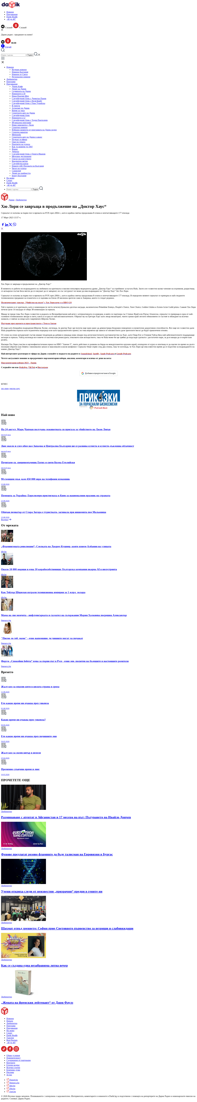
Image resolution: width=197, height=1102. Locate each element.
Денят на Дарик (19, 89)
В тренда (16, 106)
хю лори (5, 388)
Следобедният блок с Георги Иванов (28, 154)
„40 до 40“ (11, 19)
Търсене (10, 1038)
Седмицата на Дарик (21, 91)
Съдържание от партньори (18, 1060)
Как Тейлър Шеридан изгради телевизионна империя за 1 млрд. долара (43, 592)
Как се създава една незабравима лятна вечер (34, 965)
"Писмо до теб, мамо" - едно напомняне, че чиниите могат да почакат (42, 638)
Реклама (10, 1072)
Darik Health (11, 17)
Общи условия (13, 1055)
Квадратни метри (20, 161)
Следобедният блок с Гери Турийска (28, 103)
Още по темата (18, 142)
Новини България (20, 72)
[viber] (14, 225)
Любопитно (11, 79)
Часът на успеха (19, 168)
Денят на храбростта (21, 173)
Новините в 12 (18, 118)
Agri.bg (12, 1091)
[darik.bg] (10, 7)
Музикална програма (21, 122)
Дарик (11, 200)
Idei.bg (12, 1086)
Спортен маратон (20, 132)
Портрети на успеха (21, 144)
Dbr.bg (12, 1089)
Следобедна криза (20, 163)
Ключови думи (13, 1070)
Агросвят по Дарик (20, 108)
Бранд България (19, 175)
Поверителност (13, 1058)
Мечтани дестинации (21, 156)
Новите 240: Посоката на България (28, 166)
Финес (15, 149)
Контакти (10, 1063)
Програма (10, 81)
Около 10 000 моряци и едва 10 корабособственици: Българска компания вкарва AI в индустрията (59, 569)
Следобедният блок (21, 115)
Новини (10, 12)
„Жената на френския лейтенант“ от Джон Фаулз (37, 1002)
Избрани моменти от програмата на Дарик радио (34, 130)
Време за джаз (18, 110)
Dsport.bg (13, 1080)
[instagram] (16, 1051)
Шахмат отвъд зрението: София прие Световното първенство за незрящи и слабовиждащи (67, 928)
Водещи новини (19, 69)
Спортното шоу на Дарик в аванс (27, 137)
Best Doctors (11, 1040)
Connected (16, 171)
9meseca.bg (6, 620)
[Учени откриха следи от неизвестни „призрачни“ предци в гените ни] (23, 883)
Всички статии (13, 1067)
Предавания (11, 14)
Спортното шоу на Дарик (23, 113)
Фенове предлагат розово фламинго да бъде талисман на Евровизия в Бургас (57, 854)
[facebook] (3, 225)
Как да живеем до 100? (22, 147)
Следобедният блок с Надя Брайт (27, 101)
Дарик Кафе (17, 86)
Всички (5, 519)
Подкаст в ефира (19, 139)
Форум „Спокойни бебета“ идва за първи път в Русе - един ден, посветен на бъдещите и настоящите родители (65, 661)
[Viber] (3, 221)
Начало (9, 1021)
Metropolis (16, 134)
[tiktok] (4, 1051)
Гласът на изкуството (21, 159)
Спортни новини (19, 127)
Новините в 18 (18, 94)
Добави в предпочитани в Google (100, 373)
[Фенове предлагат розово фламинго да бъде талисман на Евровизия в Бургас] (23, 846)
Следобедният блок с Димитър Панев (29, 98)
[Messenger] (7, 221)
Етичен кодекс (13, 1065)
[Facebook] (11, 221)
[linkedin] (7, 225)
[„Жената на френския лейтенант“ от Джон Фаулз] (23, 994)
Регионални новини (21, 77)
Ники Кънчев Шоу (20, 96)
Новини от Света (20, 74)
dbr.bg (3, 551)
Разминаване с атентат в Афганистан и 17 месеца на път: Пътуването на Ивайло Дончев (66, 817)
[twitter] (11, 225)
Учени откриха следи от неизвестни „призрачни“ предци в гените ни (51, 891)
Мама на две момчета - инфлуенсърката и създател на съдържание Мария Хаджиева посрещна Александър (64, 615)
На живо (10, 178)
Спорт (9, 180)
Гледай (8, 47)
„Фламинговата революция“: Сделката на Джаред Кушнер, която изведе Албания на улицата (56, 546)
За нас (9, 1075)
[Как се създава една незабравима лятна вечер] (23, 957)
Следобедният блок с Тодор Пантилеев (30, 120)
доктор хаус (14, 388)
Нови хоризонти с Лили (23, 125)
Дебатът (15, 151)
